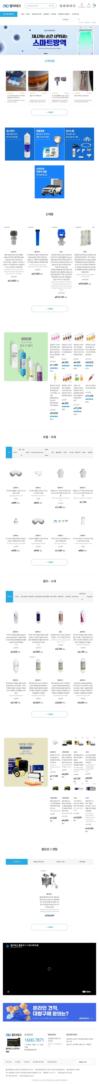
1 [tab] (40, 53)
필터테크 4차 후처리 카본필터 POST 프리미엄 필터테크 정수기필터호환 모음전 (67, 390)
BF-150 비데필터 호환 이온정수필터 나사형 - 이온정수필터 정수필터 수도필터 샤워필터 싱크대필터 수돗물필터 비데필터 (83, 638)
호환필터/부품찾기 (64, 14)
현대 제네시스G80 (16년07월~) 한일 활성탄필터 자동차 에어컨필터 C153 (67, 806)
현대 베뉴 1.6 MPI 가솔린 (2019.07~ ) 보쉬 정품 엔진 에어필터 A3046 (90, 806)
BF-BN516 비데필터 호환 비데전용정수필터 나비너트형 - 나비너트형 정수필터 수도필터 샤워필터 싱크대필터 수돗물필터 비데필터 (16, 688)
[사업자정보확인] (59, 1070)
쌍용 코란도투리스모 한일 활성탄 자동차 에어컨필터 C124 (55, 804)
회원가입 (87, 22)
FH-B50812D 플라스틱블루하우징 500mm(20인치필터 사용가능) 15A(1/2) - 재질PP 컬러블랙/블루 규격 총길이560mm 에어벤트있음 (37, 258)
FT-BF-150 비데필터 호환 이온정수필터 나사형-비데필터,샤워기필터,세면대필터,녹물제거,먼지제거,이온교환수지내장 (38, 638)
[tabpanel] (49, 40)
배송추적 (89, 1044)
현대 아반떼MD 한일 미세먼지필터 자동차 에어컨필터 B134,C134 (67, 758)
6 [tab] (52, 53)
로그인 (81, 22)
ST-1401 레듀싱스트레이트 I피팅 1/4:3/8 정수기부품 (83, 540)
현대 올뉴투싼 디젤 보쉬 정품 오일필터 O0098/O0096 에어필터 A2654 (79, 760)
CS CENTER (28, 1034)
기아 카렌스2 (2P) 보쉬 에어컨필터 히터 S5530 (79, 803)
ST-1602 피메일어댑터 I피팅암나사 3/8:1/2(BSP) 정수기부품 (16, 540)
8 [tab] (56, 53)
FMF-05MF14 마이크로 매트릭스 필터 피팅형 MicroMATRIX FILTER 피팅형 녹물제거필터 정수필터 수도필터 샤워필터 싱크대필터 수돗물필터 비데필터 (60, 688)
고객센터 (93, 22)
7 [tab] (54, 53)
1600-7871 (34, 1040)
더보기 (50, 112)
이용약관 (26, 1062)
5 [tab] (50, 53)
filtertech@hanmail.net (26, 1076)
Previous (11, 40)
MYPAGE (89, 7)
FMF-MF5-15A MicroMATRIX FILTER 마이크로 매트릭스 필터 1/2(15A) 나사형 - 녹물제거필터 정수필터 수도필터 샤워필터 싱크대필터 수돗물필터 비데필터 (83, 688)
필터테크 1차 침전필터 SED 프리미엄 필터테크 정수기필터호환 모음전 (67, 350)
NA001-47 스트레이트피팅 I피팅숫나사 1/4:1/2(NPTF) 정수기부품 (83, 493)
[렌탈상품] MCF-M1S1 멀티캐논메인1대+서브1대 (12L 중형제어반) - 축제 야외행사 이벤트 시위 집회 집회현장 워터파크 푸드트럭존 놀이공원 (49, 902)
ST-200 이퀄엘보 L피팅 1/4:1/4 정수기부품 (16, 492)
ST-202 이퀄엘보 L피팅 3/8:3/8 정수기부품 (38, 540)
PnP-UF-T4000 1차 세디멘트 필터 (90, 387)
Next (87, 40)
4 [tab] (48, 53)
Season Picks (37, 14)
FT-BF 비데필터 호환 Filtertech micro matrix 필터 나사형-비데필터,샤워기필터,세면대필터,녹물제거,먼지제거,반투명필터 (16, 638)
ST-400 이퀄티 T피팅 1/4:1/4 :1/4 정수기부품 (38, 492)
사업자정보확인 (52, 1062)
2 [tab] (42, 53)
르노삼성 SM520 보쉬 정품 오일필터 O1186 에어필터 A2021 (90, 758)
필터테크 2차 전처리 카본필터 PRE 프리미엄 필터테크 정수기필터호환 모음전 (79, 350)
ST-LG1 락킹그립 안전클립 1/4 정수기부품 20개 (60, 540)
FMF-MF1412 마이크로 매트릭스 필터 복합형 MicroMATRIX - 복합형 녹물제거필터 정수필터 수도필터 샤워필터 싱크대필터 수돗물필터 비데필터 (38, 688)
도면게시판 (75, 14)
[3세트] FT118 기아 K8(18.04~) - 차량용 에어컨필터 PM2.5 (55, 758)
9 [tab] (58, 53)
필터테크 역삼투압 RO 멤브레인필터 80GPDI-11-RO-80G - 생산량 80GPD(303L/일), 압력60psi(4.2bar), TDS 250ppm (55, 395)
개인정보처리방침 (38, 1062)
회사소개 (8, 1062)
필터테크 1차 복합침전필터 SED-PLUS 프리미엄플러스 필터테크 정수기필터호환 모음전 (55, 351)
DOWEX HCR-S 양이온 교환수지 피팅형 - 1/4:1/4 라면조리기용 (61, 636)
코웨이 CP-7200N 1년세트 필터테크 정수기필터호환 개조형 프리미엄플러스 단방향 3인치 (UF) (79, 393)
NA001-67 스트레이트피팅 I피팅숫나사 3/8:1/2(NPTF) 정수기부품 (61, 493)
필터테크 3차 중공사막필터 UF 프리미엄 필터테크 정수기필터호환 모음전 (90, 350)
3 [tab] (44, 53)
